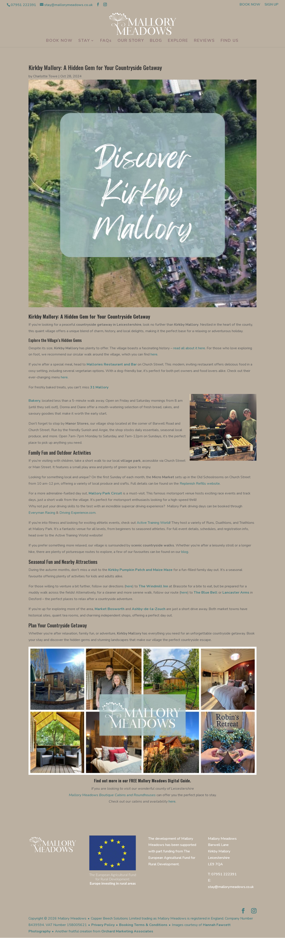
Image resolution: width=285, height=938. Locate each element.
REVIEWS (204, 41)
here (154, 354)
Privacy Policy (103, 924)
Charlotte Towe (45, 76)
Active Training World (153, 522)
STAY (84, 41)
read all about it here (189, 348)
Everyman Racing (42, 512)
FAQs (106, 41)
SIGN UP (271, 5)
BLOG (156, 41)
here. (64, 377)
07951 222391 (23, 4)
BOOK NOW (250, 5)
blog (184, 551)
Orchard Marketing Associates (127, 931)
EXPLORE (178, 41)
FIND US (230, 41)
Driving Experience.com (77, 512)
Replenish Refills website (200, 483)
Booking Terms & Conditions (143, 924)
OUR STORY (131, 41)
